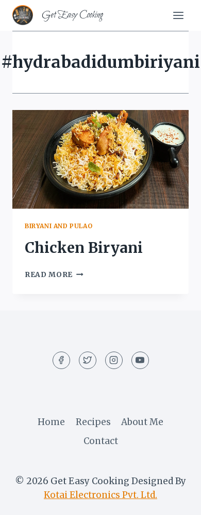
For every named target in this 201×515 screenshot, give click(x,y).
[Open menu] (178, 15)
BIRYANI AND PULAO (58, 226)
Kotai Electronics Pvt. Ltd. (100, 495)
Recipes (93, 422)
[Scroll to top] (175, 499)
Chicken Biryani (84, 247)
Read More (54, 274)
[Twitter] (87, 360)
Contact (100, 441)
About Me (142, 422)
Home (51, 422)
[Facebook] (61, 360)
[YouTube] (140, 360)
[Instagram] (114, 360)
